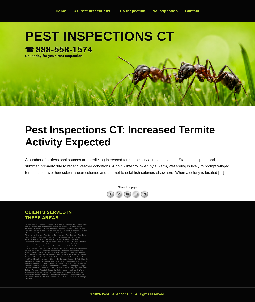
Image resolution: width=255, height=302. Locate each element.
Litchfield (42, 248)
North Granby (70, 257)
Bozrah (72, 226)
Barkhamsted (71, 224)
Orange (70, 259)
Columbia (84, 231)
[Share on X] (119, 194)
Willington (73, 274)
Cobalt (49, 231)
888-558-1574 (64, 49)
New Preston (72, 255)
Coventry (45, 233)
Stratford (59, 268)
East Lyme (52, 237)
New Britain (58, 252)
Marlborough (82, 248)
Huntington (38, 246)
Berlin (28, 226)
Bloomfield (58, 226)
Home (61, 11)
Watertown (57, 272)
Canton (76, 228)
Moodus (28, 252)
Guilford (67, 241)
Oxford (77, 259)
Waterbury (39, 272)
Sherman (28, 266)
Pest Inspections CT (99, 36)
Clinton (42, 231)
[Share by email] (136, 194)
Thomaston (82, 268)
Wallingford (74, 270)
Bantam (62, 224)
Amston (28, 224)
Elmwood (28, 239)
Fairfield (49, 239)
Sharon (75, 263)
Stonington (44, 268)
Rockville (84, 261)
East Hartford (82, 235)
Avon (56, 224)
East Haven (42, 237)
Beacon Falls (82, 224)
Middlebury (37, 250)
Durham (39, 235)
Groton (60, 241)
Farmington (57, 239)
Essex (42, 239)
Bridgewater (38, 228)
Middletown (56, 250)
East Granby (48, 235)
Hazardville (69, 244)
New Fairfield (80, 252)
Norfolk (42, 257)
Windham (38, 277)
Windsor (46, 277)
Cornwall (29, 233)
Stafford (28, 268)
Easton (70, 237)
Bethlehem (49, 226)
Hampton (36, 244)
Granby (45, 241)
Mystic (41, 252)
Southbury (64, 266)
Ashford (50, 224)
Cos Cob (37, 233)
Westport (45, 274)
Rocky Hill (30, 263)
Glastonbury (29, 241)
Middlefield (46, 250)
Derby (33, 235)
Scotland (60, 263)
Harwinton (59, 244)
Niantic (36, 257)
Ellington (78, 237)
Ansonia (42, 224)
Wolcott (73, 277)
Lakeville (70, 246)
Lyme (49, 248)
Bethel (41, 226)
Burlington (62, 228)
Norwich (44, 259)
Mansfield (73, 248)
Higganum (28, 246)
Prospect (52, 261)
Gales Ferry (74, 239)
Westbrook (29, 274)
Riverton (76, 261)
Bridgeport (28, 228)
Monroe (71, 250)
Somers (44, 266)
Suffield (66, 268)
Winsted (66, 277)
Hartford (44, 244)
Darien (77, 233)
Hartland (51, 244)
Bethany (35, 226)
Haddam (75, 241)
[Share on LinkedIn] (127, 194)
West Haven (78, 272)
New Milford (61, 255)
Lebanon (78, 246)
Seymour (68, 263)
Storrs (52, 268)
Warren (81, 270)
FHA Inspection (132, 11)
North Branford (59, 257)
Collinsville (75, 231)
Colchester (57, 231)
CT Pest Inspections (92, 11)
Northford (28, 259)
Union (59, 270)
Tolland (27, 270)
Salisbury (52, 263)
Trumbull (43, 270)
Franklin (66, 239)
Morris (34, 252)
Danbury (61, 233)
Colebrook (66, 231)
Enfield (35, 239)
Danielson (69, 233)
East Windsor (62, 237)
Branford (79, 226)
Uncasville (52, 270)
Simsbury (36, 266)
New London (51, 255)
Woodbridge (82, 277)
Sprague (83, 266)
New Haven (40, 255)
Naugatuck (49, 252)
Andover (35, 224)
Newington (82, 255)
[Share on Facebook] (110, 194)
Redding (60, 261)
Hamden (28, 244)
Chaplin (83, 228)
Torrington (35, 270)
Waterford (47, 272)
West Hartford (67, 272)
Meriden (29, 250)
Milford (64, 250)
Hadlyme (83, 241)
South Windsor (54, 266)
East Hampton (71, 235)
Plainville (84, 259)
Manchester (64, 248)
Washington (29, 272)
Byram (69, 228)
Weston (37, 274)
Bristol (46, 228)
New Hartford (30, 255)
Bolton (65, 226)
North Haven (81, 257)
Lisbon (34, 248)
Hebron (77, 244)
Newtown (28, 257)
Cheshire (28, 231)
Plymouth (29, 261)
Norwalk (36, 259)
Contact (192, 11)
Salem (45, 263)
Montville (78, 250)
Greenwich (53, 241)
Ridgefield (68, 261)
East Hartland (31, 237)
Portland (37, 261)
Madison (55, 248)
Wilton (80, 274)
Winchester (29, 277)
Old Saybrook (62, 259)
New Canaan (69, 252)
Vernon (65, 270)
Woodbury (28, 279)
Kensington (47, 246)
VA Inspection (165, 11)
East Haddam (59, 235)
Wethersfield (54, 274)
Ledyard (28, 248)
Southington (74, 266)
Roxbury (38, 263)
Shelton (82, 263)
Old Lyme (51, 259)
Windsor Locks (56, 277)
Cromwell (53, 233)
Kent (54, 246)
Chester (36, 231)
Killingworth (62, 246)
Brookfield (53, 228)
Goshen (38, 241)
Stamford (35, 268)
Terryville (73, 268)
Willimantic (64, 274)
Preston (45, 261)
